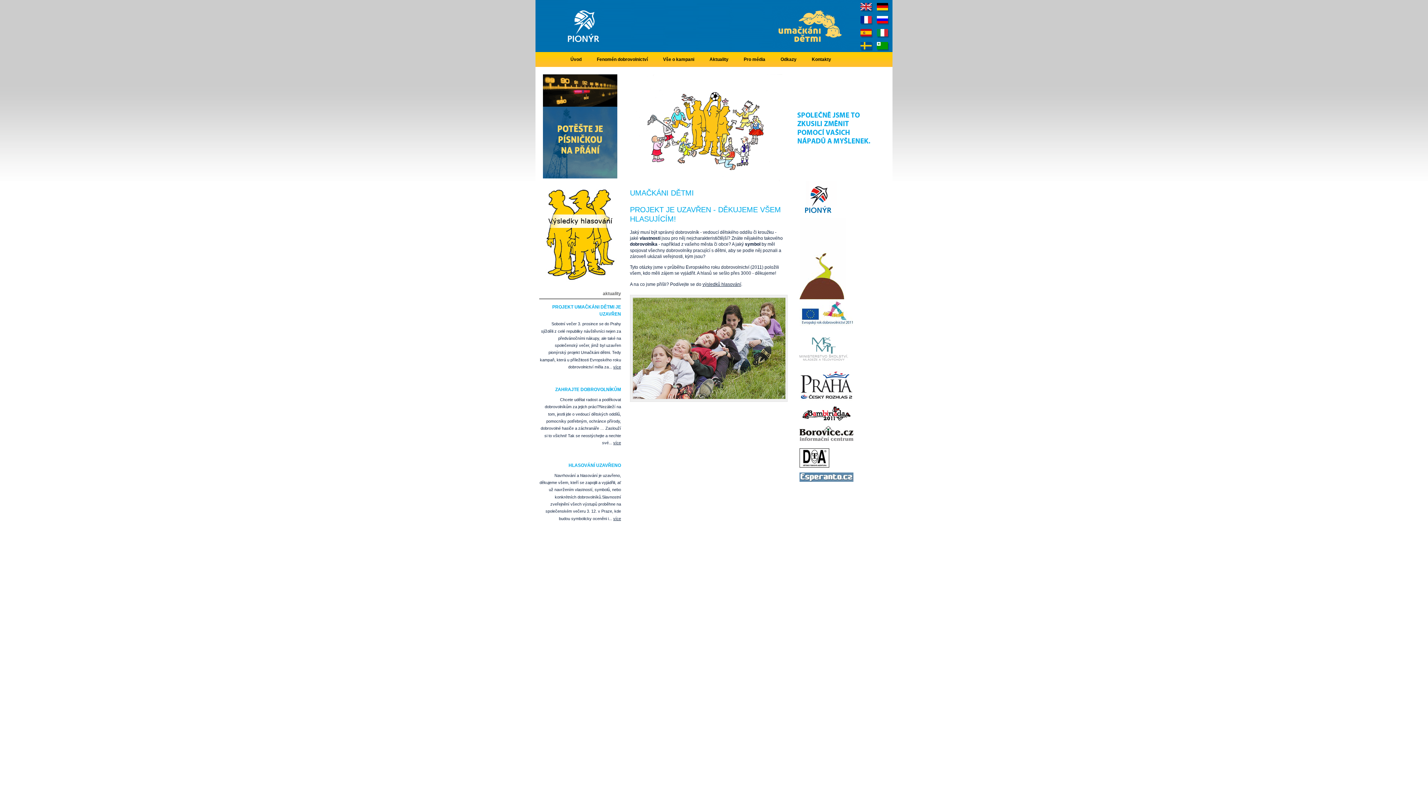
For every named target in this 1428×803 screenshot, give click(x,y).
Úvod (576, 59)
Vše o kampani (678, 59)
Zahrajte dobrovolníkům (588, 389)
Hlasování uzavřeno (595, 465)
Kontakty (821, 59)
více (617, 367)
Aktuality (719, 59)
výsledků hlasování (721, 284)
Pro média (754, 59)
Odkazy (789, 59)
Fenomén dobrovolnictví (622, 59)
